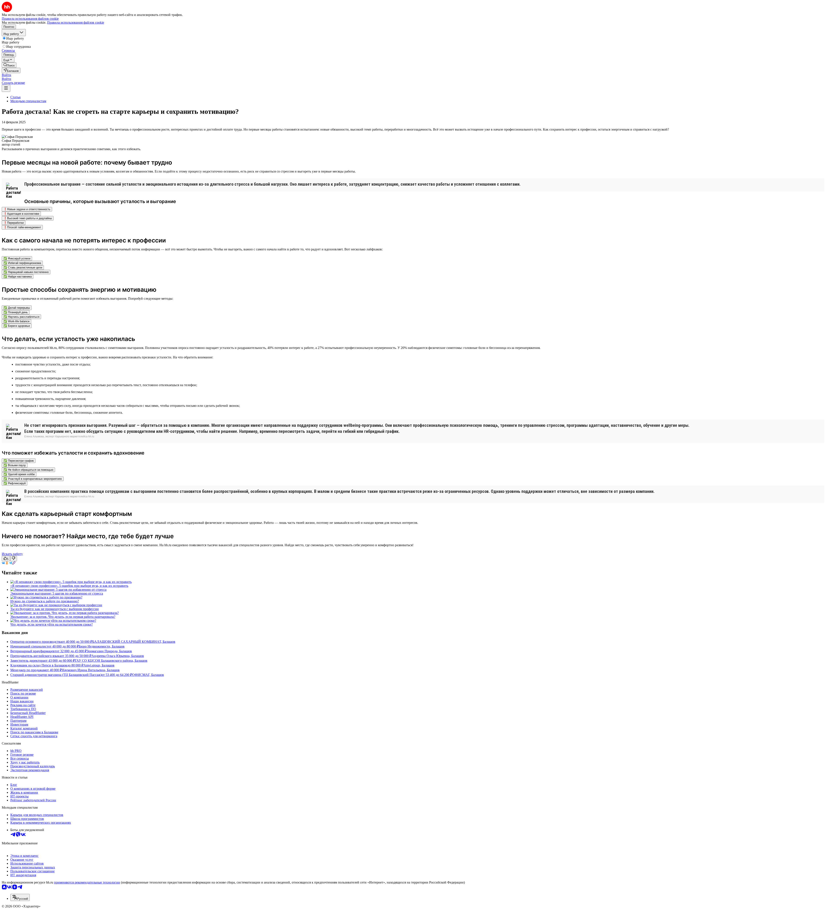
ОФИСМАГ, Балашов (148, 675)
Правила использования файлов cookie (75, 22)
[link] (9, 65)
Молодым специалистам (28, 101)
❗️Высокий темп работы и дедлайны (27, 218)
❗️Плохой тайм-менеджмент (22, 227)
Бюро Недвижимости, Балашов (102, 646)
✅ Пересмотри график (18, 460)
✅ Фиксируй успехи (16, 258)
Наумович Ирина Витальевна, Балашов (91, 670)
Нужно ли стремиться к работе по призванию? (44, 601)
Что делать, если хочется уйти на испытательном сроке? (51, 624)
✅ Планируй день (15, 312)
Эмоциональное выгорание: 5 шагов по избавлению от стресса (56, 593)
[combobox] (20, 897)
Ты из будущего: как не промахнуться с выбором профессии (54, 609)
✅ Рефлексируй (14, 483)
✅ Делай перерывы (16, 307)
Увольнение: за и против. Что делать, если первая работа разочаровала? (62, 616)
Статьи (15, 97)
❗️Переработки (13, 222)
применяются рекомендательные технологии (87, 882)
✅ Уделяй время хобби (19, 474)
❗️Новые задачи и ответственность (26, 209)
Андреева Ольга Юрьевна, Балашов (117, 656)
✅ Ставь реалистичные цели (22, 267)
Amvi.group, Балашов (98, 665)
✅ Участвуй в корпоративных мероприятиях (32, 478)
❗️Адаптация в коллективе (21, 213)
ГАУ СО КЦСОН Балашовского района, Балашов (111, 660)
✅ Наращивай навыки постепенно (26, 272)
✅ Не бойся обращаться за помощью (28, 469)
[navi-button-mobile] (6, 88)
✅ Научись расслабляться (21, 316)
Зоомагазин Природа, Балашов (109, 651)
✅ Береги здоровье (16, 325)
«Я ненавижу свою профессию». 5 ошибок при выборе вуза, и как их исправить (69, 586)
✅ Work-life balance (16, 321)
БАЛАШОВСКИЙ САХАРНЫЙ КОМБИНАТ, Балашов (133, 641)
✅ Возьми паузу (14, 465)
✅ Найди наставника (17, 276)
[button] (6, 75)
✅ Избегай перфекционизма (22, 263)
